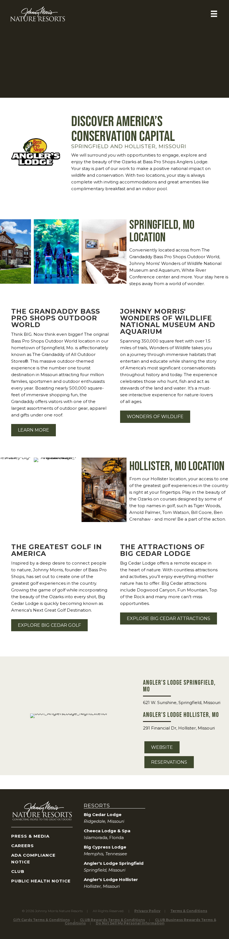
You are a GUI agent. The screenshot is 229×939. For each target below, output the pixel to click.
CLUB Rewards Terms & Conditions (112, 920)
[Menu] (214, 14)
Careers (22, 845)
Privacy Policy (147, 911)
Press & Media (30, 836)
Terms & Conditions (188, 911)
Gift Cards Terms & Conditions (41, 920)
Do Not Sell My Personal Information (130, 923)
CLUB (17, 871)
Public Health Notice (41, 881)
